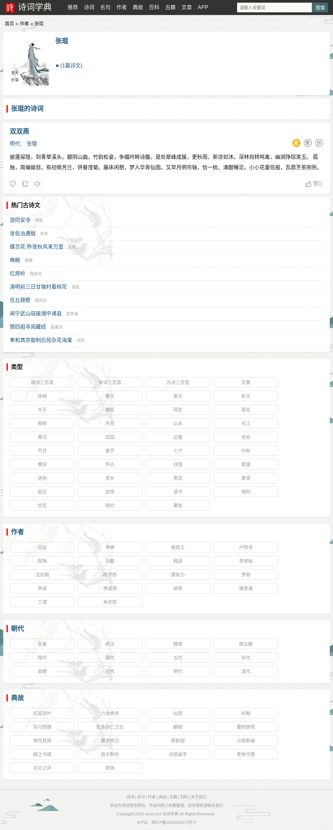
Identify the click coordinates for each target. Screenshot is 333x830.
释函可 (36, 274)
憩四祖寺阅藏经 (28, 327)
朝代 (17, 628)
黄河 (42, 437)
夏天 (177, 396)
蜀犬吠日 (110, 740)
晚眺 (15, 260)
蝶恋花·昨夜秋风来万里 (36, 247)
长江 (245, 423)
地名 (245, 437)
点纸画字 (178, 754)
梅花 (109, 409)
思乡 (109, 478)
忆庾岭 (17, 273)
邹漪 (29, 260)
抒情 (177, 464)
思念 (177, 478)
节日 (42, 450)
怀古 (109, 464)
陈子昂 (110, 574)
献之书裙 (42, 754)
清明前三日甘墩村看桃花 (38, 287)
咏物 (42, 396)
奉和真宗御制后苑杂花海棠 (41, 340)
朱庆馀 (110, 602)
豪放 (177, 505)
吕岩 (42, 547)
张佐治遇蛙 (23, 233)
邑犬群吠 (110, 754)
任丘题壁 (20, 300)
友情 (109, 491)
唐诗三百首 (42, 382)
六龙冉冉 (110, 713)
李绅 (109, 547)
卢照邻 (246, 547)
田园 (109, 437)
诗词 (89, 7)
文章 (186, 7)
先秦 (42, 643)
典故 (138, 7)
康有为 (178, 574)
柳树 (42, 423)
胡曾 (177, 588)
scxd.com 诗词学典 (161, 814)
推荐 (73, 7)
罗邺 (245, 574)
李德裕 (246, 561)
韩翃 (177, 561)
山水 (177, 423)
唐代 (109, 657)
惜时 (245, 491)
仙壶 (177, 713)
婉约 (109, 505)
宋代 (245, 657)
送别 (42, 478)
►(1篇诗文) (68, 65)
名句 (105, 7)
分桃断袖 (246, 740)
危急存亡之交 (110, 726)
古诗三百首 (177, 382)
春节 (109, 450)
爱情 (245, 478)
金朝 (42, 671)
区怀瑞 (72, 314)
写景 (245, 382)
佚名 (44, 234)
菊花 (245, 409)
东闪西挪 (42, 726)
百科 (154, 7)
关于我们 (198, 797)
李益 (42, 588)
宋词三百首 (110, 382)
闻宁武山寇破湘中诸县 (36, 313)
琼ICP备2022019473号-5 (174, 822)
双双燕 (19, 131)
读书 (177, 491)
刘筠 (81, 340)
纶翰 (245, 713)
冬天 (42, 409)
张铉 (75, 287)
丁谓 (42, 602)
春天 (109, 396)
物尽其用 (42, 740)
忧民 (42, 505)
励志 (42, 491)
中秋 (245, 450)
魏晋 (177, 643)
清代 (245, 671)
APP (203, 7)
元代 (109, 671)
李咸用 (110, 588)
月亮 (109, 423)
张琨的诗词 (27, 108)
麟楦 (177, 726)
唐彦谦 (246, 588)
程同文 (41, 300)
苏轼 (72, 247)
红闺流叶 (42, 713)
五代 (177, 657)
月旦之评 (42, 767)
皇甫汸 (56, 327)
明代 (15, 143)
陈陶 (42, 561)
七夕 (177, 450)
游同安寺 (20, 220)
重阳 (42, 464)
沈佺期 (42, 574)
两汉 (109, 643)
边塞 (177, 437)
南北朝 (246, 643)
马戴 (109, 561)
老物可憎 (246, 754)
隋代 (42, 657)
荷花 (177, 409)
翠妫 (109, 767)
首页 (9, 23)
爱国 (245, 464)
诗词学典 (35, 7)
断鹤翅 (178, 740)
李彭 (39, 220)
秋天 (245, 396)
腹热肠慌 (246, 726)
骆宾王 (178, 547)
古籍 (170, 7)
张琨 (61, 41)
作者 (121, 7)
